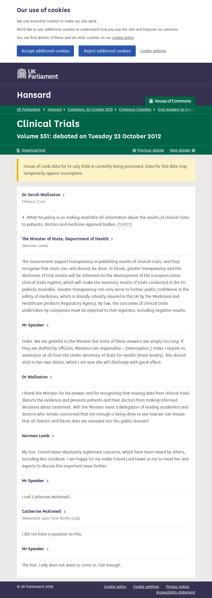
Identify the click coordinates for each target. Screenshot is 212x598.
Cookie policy (115, 587)
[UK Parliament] (38, 73)
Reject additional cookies (107, 51)
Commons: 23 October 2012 (90, 109)
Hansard (34, 95)
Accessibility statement (175, 592)
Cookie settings (153, 51)
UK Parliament (28, 109)
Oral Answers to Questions (180, 109)
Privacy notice (177, 587)
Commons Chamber (135, 109)
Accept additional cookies (45, 51)
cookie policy (123, 38)
